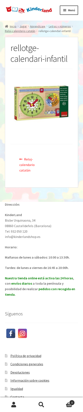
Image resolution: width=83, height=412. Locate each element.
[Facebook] (11, 333)
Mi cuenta (14, 405)
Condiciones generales (26, 364)
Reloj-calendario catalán (20, 31)
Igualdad (16, 389)
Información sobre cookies (29, 380)
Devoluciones (20, 372)
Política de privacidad (25, 356)
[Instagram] (22, 333)
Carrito (64, 401)
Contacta (17, 397)
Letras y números (60, 26)
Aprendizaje (37, 26)
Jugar (23, 26)
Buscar (41, 405)
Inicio (13, 26)
